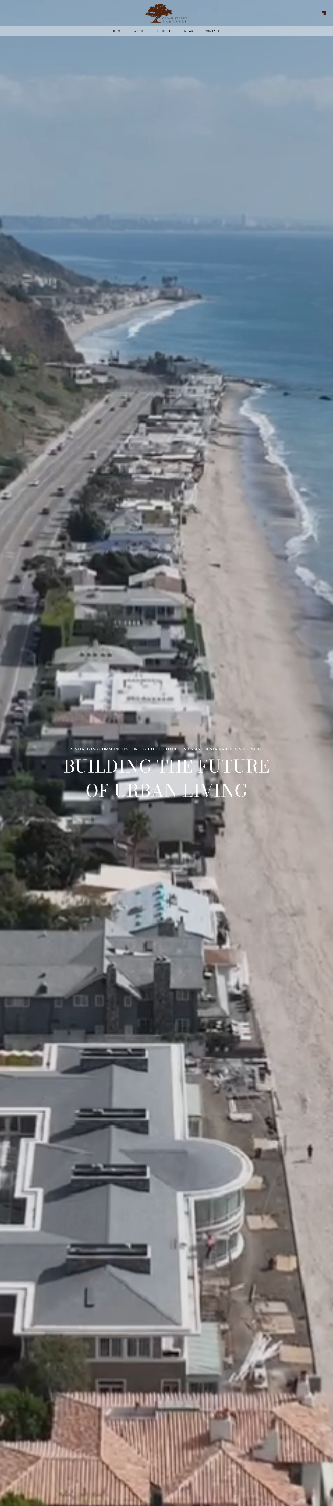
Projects (165, 31)
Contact (212, 31)
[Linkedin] (323, 13)
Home (118, 31)
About (139, 31)
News (188, 31)
